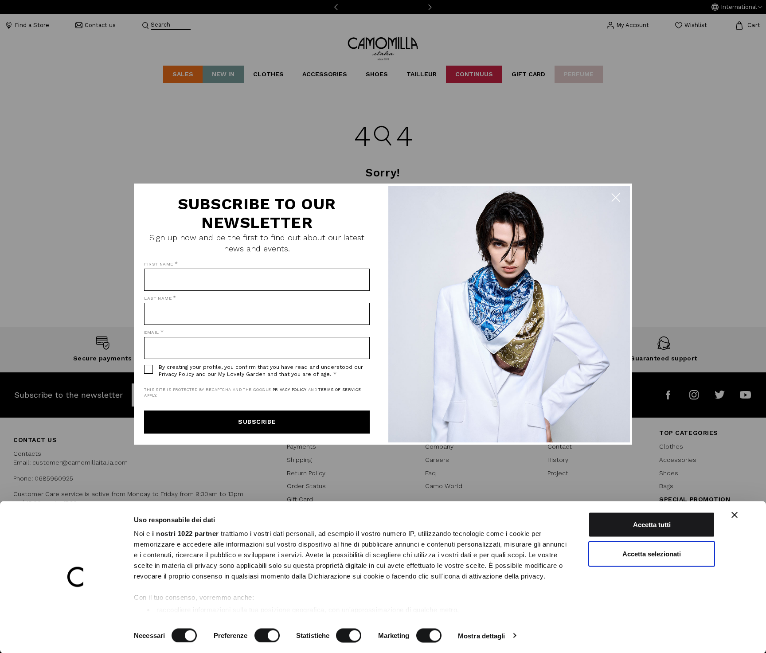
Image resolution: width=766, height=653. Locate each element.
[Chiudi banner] (734, 515)
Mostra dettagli (481, 635)
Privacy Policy (290, 389)
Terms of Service (339, 389)
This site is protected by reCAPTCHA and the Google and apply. (252, 392)
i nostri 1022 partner (185, 533)
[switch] (267, 635)
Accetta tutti (652, 524)
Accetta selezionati (651, 553)
